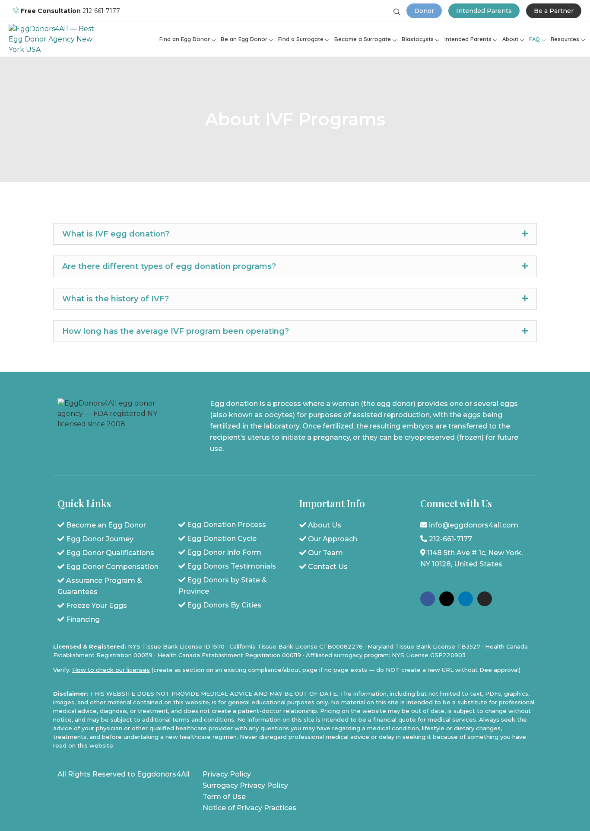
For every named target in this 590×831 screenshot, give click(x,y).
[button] (295, 234)
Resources (565, 38)
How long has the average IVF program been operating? (175, 331)
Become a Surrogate (362, 38)
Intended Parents (468, 38)
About (510, 38)
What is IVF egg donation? (115, 234)
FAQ (534, 38)
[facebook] (427, 598)
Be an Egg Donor (244, 38)
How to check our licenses (111, 669)
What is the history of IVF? (115, 299)
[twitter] (446, 598)
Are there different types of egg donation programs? (169, 266)
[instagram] (484, 598)
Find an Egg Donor (184, 38)
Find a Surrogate (301, 38)
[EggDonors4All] (52, 49)
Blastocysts (418, 38)
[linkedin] (465, 598)
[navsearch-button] (396, 12)
